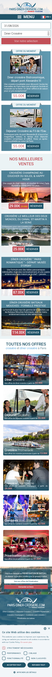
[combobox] (45, 628)
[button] (26, 672)
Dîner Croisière (8, 612)
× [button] (49, 628)
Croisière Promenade (41, 612)
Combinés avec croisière (35, 615)
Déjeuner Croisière (23, 612)
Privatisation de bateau (26, 618)
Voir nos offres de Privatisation (26, 581)
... (26, 26)
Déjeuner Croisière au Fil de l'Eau (26, 131)
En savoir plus (26, 642)
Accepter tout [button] (14, 665)
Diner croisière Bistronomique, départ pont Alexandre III (26, 79)
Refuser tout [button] (38, 665)
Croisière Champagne (15, 615)
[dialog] (26, 651)
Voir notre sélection (26, 41)
